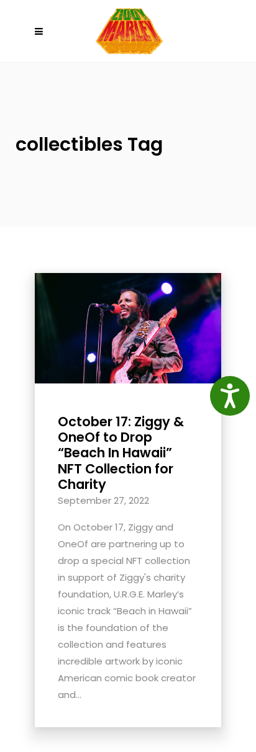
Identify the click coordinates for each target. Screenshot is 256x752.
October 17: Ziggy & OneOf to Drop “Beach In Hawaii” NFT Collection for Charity (121, 453)
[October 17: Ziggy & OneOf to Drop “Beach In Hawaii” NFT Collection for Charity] (128, 327)
